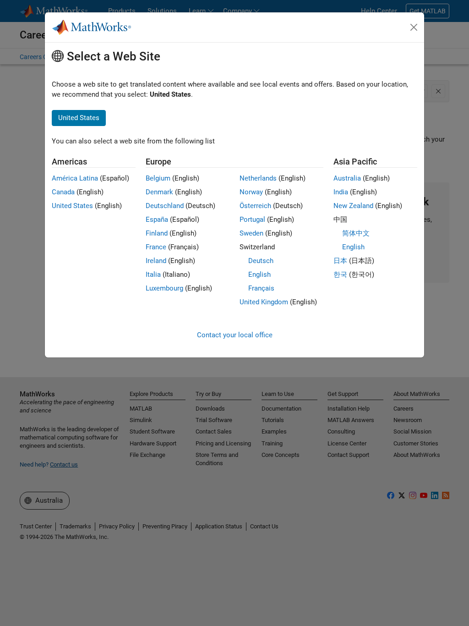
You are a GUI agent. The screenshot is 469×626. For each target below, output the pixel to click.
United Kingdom (264, 302)
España (157, 219)
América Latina (75, 178)
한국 (340, 274)
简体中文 (356, 233)
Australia (347, 178)
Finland (157, 233)
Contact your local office (235, 335)
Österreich (255, 206)
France (156, 247)
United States (72, 206)
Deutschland (165, 206)
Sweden (251, 233)
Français (261, 288)
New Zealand (353, 206)
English (259, 274)
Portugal (252, 219)
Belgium (158, 178)
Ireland (156, 261)
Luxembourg (164, 288)
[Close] (414, 27)
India (340, 192)
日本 (340, 261)
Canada (63, 192)
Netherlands (258, 178)
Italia (153, 274)
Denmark (159, 192)
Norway (251, 192)
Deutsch (260, 261)
